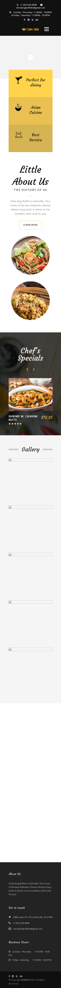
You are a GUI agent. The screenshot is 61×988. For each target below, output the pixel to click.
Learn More (30, 224)
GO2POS (25, 979)
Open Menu (46, 29)
